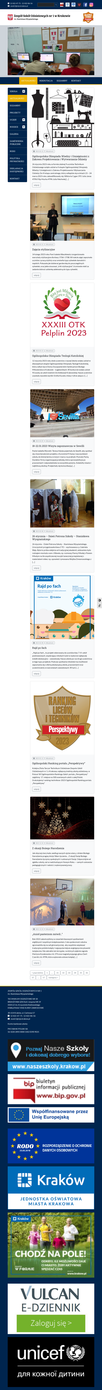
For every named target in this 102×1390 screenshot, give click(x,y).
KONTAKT (76, 80)
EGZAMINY (62, 80)
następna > (53, 977)
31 (57, 972)
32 (63, 972)
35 (81, 972)
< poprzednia (37, 972)
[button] (17, 91)
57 (44, 977)
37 (33, 977)
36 (87, 972)
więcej (36, 185)
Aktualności (50, 151)
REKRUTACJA (46, 80)
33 (69, 972)
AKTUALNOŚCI (28, 80)
